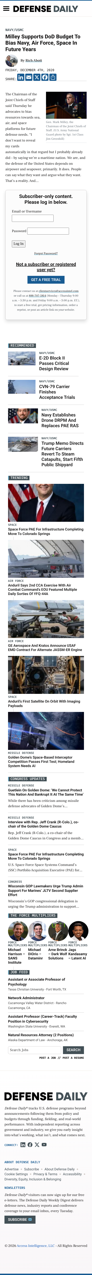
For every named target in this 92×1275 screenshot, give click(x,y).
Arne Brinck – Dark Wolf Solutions (57, 954)
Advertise (11, 1169)
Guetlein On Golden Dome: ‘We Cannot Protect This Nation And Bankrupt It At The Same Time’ (46, 792)
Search (73, 1050)
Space (12, 525)
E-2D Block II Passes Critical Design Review (54, 363)
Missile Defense (21, 753)
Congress (15, 881)
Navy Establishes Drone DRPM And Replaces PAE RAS (60, 420)
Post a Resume (73, 1058)
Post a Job (47, 1058)
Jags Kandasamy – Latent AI (77, 954)
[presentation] (18, 931)
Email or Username (27, 211)
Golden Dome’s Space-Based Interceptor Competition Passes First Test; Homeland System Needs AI (41, 761)
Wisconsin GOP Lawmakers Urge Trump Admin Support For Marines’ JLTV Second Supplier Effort (45, 890)
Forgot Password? (46, 254)
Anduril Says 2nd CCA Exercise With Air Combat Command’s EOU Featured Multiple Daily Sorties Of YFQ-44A (42, 589)
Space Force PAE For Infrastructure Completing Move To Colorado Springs (46, 531)
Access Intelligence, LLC (36, 1246)
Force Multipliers (17, 944)
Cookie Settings (16, 1174)
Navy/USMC (14, 30)
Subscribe (31, 1169)
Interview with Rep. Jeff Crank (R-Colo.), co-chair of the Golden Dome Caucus (43, 824)
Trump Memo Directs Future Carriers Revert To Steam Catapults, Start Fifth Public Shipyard (63, 454)
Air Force (16, 581)
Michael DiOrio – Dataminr (35, 954)
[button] (6, 8)
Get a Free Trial (46, 280)
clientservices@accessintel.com (59, 291)
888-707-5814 (37, 296)
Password (19, 231)
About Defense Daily (59, 1169)
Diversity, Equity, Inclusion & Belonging (32, 1179)
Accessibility (72, 1174)
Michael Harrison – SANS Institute (16, 956)
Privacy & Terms (45, 1174)
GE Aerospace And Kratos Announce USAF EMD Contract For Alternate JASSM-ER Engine (45, 647)
